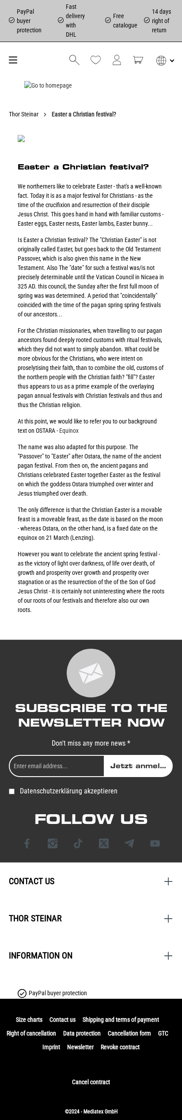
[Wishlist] (95, 60)
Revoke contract (120, 1047)
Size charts (29, 1019)
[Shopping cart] (138, 60)
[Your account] (117, 60)
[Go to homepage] (48, 85)
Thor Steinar (35, 918)
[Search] (74, 60)
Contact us (62, 1019)
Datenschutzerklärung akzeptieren (69, 791)
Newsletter (80, 1047)
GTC (163, 1033)
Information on (40, 955)
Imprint (51, 1047)
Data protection (82, 1033)
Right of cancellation (31, 1033)
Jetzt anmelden (141, 766)
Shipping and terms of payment (121, 1019)
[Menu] (12, 60)
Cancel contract (91, 1081)
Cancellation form (129, 1033)
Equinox (69, 430)
